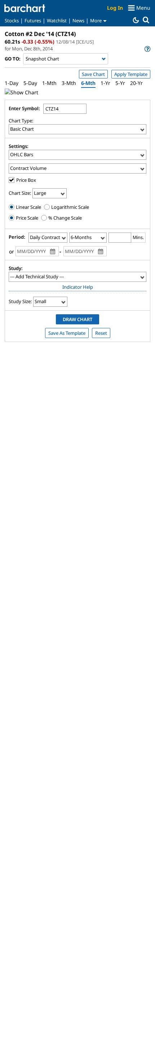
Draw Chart (77, 319)
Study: (16, 268)
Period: (17, 237)
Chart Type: (21, 120)
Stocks (12, 20)
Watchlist (57, 20)
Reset (101, 333)
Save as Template (66, 333)
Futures (33, 20)
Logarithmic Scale (69, 207)
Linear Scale (28, 207)
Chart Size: (20, 193)
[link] (146, 48)
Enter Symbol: (24, 108)
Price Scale (26, 218)
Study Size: (20, 301)
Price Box (26, 180)
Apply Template (130, 74)
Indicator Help (77, 287)
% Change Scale (64, 218)
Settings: (18, 146)
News (78, 20)
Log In (115, 7)
